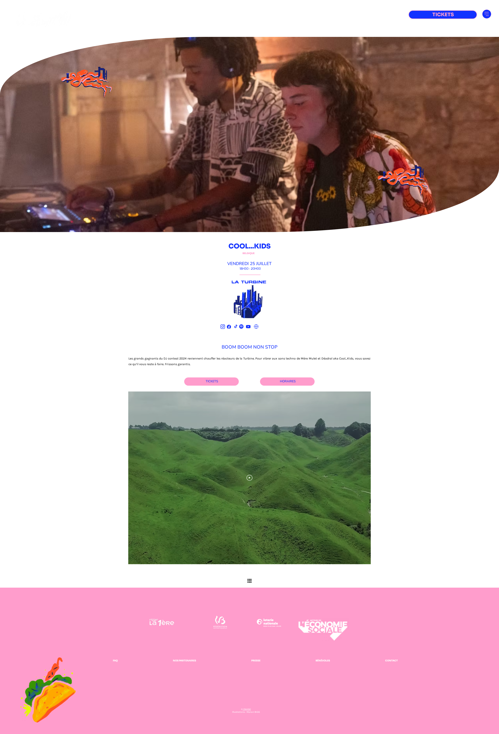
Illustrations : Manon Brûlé (246, 712)
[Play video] (249, 478)
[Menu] (486, 14)
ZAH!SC (247, 709)
